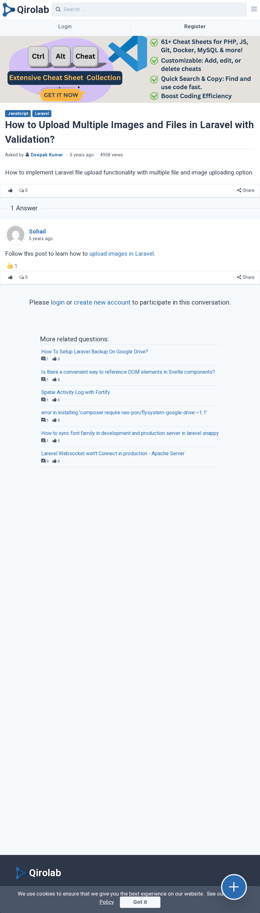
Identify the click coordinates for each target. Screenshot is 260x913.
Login (65, 26)
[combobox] (149, 9)
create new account (102, 302)
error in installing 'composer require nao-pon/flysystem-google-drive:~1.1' (124, 413)
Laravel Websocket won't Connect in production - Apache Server (113, 453)
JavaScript (18, 113)
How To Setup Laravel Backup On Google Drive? (94, 352)
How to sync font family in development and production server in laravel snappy (130, 433)
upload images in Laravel (121, 253)
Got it (140, 902)
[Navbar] (253, 10)
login (58, 302)
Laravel (42, 113)
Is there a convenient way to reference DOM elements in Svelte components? (128, 372)
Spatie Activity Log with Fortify (75, 392)
